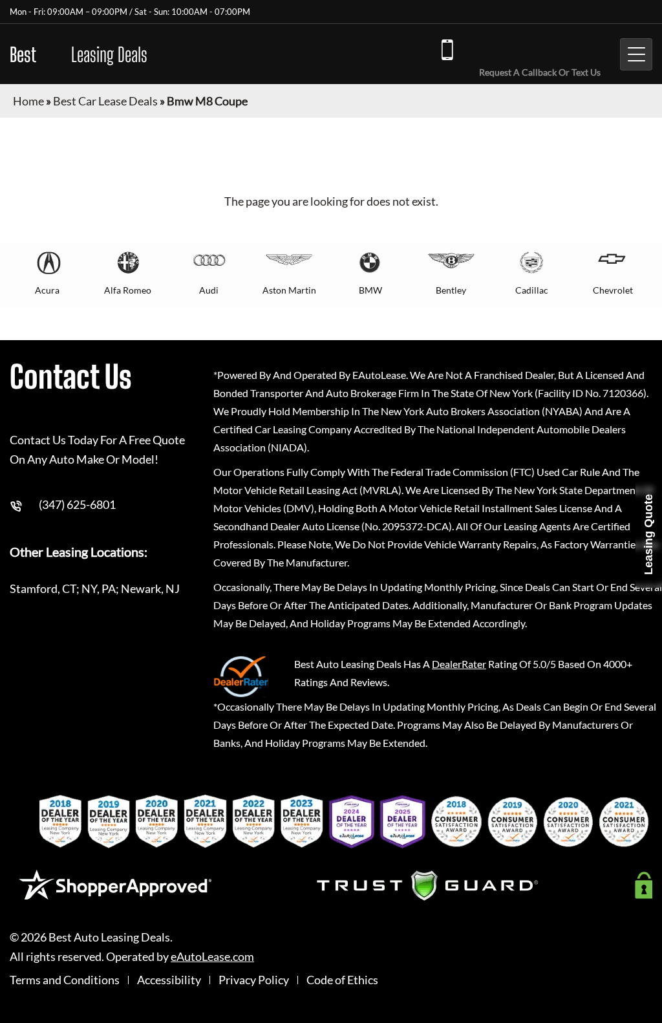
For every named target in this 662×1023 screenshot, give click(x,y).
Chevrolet (613, 290)
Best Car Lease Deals (105, 101)
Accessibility (169, 980)
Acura (47, 290)
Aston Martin (289, 290)
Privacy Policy (254, 980)
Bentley (451, 290)
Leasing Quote (648, 534)
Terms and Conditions (65, 980)
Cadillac (531, 290)
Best (78, 54)
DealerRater (459, 664)
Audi (209, 290)
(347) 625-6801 (537, 49)
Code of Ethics (342, 980)
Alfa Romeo (127, 290)
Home (28, 101)
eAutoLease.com (212, 957)
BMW (370, 290)
